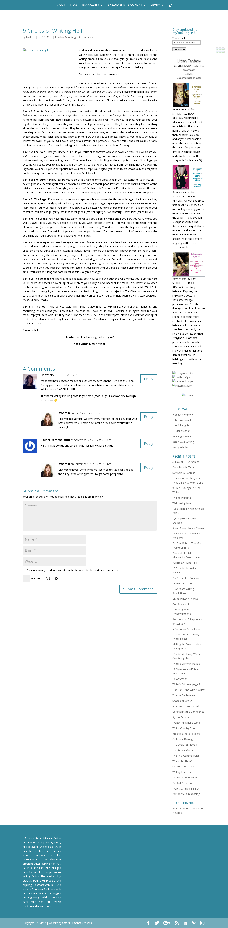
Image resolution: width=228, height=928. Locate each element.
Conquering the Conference (188, 711)
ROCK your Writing (183, 442)
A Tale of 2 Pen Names (185, 461)
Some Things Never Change (188, 528)
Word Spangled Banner (185, 788)
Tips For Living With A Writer (188, 689)
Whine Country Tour (184, 728)
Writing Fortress (181, 772)
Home (60, 5)
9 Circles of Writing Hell (185, 706)
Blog (73, 5)
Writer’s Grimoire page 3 (186, 663)
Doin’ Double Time (183, 467)
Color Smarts (180, 679)
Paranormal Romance (125, 5)
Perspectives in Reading (186, 794)
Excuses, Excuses (182, 583)
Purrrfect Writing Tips (184, 562)
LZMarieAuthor (181, 430)
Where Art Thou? (182, 761)
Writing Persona (181, 497)
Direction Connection (184, 777)
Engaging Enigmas (182, 414)
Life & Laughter (181, 425)
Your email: (178, 38)
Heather (47, 375)
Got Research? (180, 604)
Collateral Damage (183, 739)
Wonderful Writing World (186, 722)
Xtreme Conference (183, 695)
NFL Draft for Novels (184, 744)
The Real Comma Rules (186, 755)
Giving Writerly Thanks (185, 598)
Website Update (181, 503)
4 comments (86, 37)
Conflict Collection (182, 783)
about (155, 5)
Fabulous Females (182, 420)
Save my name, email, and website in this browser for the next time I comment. (73, 570)
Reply (148, 378)
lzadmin (30, 37)
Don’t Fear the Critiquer (185, 578)
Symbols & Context (183, 473)
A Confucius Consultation (186, 629)
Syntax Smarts (180, 717)
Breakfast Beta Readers (186, 733)
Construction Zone (183, 766)
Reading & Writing (65, 37)
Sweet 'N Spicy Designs (77, 923)
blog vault (91, 5)
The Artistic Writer (182, 750)
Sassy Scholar (180, 447)
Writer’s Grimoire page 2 (186, 684)
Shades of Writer (182, 700)
